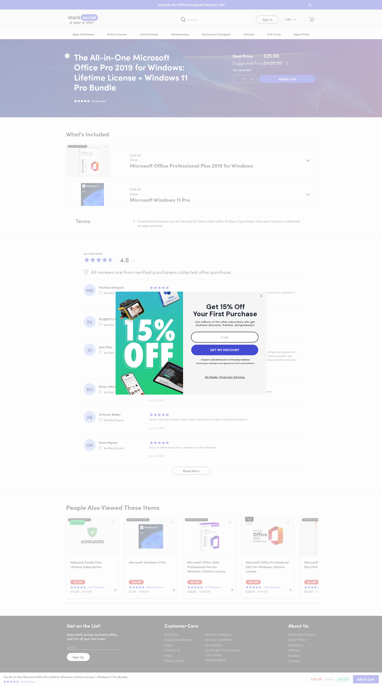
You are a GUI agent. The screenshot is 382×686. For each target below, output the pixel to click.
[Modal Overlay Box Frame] (191, 343)
